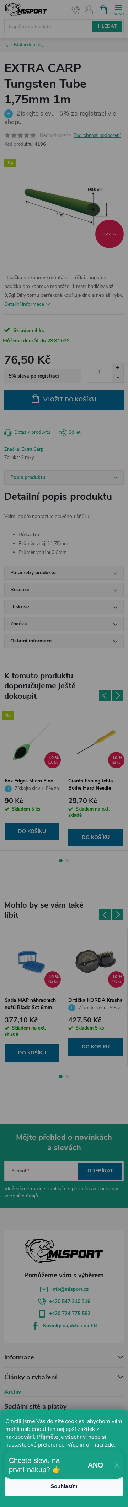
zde (109, 1445)
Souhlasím (64, 1486)
